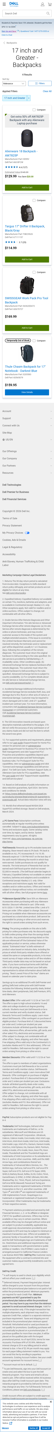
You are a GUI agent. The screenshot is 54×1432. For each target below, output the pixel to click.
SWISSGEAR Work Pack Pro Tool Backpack (26, 300)
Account (6, 411)
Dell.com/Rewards (31, 1390)
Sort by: (6, 79)
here (45, 892)
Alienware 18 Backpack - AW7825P (21, 153)
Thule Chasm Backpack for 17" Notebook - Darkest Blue (25, 369)
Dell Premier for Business (15, 492)
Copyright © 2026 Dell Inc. (16, 511)
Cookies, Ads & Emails (14, 540)
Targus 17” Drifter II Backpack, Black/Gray (25, 228)
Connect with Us (11, 425)
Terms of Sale (9, 518)
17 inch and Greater (14, 98)
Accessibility (9, 554)
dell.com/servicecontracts (18, 683)
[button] (42, 4)
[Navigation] (4, 4)
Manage (5, 1428)
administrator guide (31, 764)
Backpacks (12, 43)
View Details (27, 392)
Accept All (46, 1428)
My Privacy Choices (13, 532)
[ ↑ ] (31, 683)
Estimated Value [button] (12, 172)
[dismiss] (29, 98)
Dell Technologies (11, 484)
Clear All (47, 91)
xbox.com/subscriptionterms (35, 826)
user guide (18, 743)
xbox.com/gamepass (21, 838)
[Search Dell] (48, 13)
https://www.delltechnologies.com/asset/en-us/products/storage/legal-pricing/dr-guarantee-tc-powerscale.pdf (26, 797)
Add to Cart (27, 187)
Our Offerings (9, 451)
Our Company (9, 458)
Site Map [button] (7, 432)
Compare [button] (41, 110)
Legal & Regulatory (12, 547)
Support (6, 418)
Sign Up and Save (9, 31)
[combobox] (27, 13)
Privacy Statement (12, 525)
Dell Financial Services (14, 499)
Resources (7, 472)
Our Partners (9, 465)
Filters (42, 83)
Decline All (34, 1428)
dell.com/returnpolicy (16, 593)
